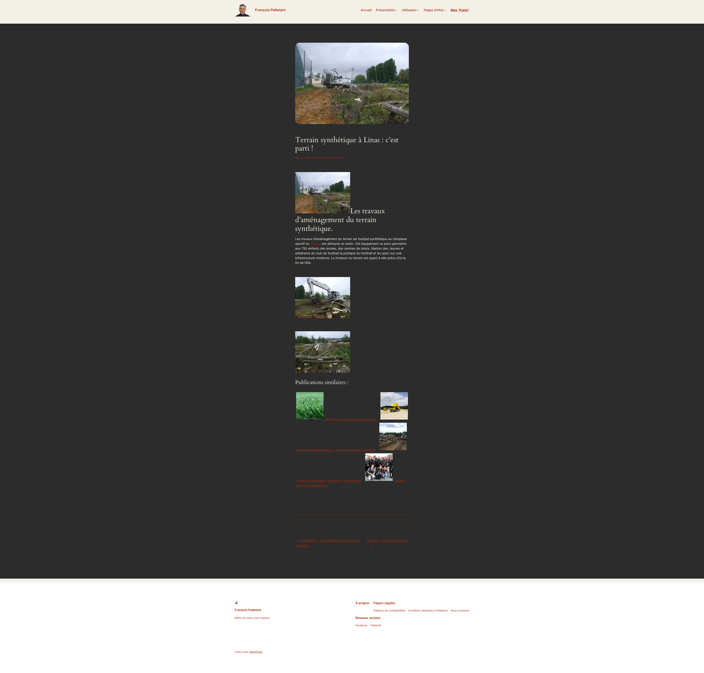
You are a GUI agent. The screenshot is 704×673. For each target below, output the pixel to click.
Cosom (316, 244)
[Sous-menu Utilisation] (418, 10)
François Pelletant (270, 10)
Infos (341, 157)
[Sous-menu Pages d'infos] (445, 10)
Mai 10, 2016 (303, 157)
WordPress (256, 651)
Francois (325, 157)
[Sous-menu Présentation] (396, 10)
